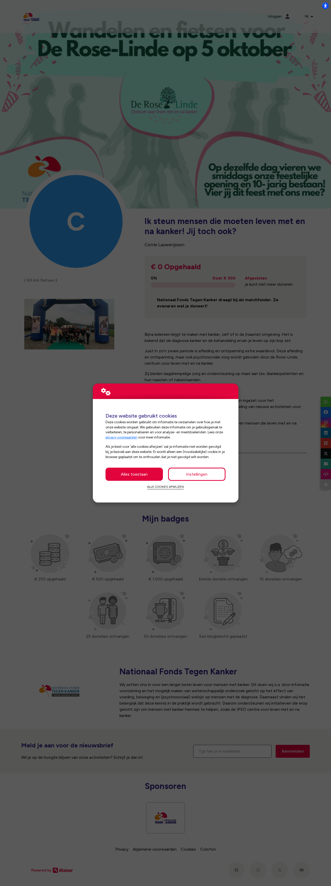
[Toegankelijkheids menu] (325, 6)
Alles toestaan (134, 474)
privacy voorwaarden (121, 437)
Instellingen (196, 474)
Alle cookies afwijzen (165, 487)
